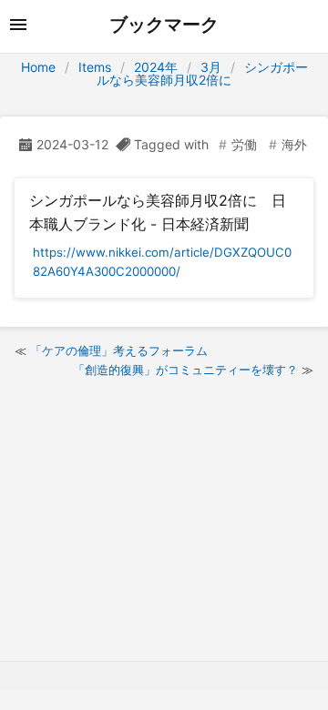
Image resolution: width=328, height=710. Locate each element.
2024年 (156, 67)
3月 (210, 67)
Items (94, 67)
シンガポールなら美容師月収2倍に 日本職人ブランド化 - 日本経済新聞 (157, 212)
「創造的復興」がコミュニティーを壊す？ (185, 369)
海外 (294, 144)
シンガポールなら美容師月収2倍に (202, 73)
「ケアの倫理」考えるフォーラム (119, 350)
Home (38, 67)
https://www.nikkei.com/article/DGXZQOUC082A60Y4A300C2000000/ (162, 262)
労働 (244, 144)
